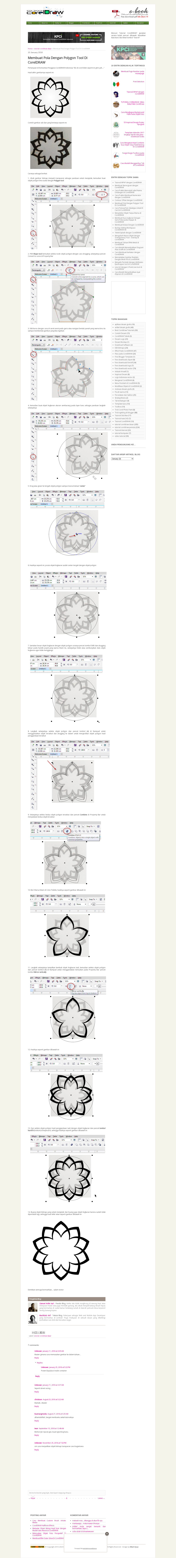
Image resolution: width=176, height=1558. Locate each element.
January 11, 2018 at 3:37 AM (53, 1385)
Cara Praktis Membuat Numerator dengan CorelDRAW (128, 196)
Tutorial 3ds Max (121, 415)
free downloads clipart (124, 360)
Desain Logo (120, 339)
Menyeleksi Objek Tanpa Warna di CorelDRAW (128, 214)
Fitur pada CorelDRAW (123, 354)
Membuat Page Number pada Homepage (132, 72)
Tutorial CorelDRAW (122, 421)
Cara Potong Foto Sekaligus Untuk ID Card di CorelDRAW (129, 209)
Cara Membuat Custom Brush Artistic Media (49, 1521)
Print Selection (138, 81)
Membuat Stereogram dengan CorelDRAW (126, 186)
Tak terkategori (121, 401)
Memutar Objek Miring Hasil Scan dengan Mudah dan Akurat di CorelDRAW (49, 1529)
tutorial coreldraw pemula (125, 427)
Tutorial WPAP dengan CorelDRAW (135, 93)
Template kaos (120, 404)
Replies (40, 1363)
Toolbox (118, 407)
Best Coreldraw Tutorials (124, 330)
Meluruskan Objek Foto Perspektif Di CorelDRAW (49, 1534)
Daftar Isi (58, 23)
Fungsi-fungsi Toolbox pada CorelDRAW (133, 154)
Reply (37, 1358)
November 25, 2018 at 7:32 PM (54, 1443)
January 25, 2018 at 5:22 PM (59, 1367)
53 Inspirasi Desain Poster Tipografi (134, 123)
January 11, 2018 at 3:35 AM (53, 1351)
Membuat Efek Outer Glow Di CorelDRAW (48, 1538)
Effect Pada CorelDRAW (124, 351)
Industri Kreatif (120, 371)
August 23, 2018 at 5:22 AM (53, 1399)
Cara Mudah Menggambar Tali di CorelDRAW (132, 164)
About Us (45, 23)
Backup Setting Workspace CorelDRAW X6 (125, 229)
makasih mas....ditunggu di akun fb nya (87, 1520)
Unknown (38, 1351)
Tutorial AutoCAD (121, 418)
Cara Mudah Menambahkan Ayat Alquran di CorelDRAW (127, 273)
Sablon (125, 23)
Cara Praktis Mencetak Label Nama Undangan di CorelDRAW (128, 191)
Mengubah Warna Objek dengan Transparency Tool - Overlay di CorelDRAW (127, 238)
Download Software (122, 345)
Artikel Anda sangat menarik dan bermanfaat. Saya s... (89, 1527)
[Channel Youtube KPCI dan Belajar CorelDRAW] (66, 42)
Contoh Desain (120, 333)
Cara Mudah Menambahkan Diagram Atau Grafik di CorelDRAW (129, 248)
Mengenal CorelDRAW (123, 380)
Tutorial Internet (121, 430)
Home (30, 23)
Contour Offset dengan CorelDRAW (128, 200)
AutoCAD (113, 23)
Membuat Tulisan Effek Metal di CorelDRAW (127, 243)
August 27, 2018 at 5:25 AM (58, 1414)
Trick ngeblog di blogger (124, 412)
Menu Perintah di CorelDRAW (126, 383)
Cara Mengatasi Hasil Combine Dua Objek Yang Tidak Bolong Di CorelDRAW (132, 145)
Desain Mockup (121, 342)
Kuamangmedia (41, 1414)
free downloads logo (123, 365)
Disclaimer (140, 23)
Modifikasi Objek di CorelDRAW (127, 386)
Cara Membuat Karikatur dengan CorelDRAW (127, 253)
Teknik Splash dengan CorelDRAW (128, 232)
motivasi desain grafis (123, 389)
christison (38, 1399)
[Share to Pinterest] (43, 1332)
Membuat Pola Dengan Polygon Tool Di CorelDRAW (129, 204)
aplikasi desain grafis (123, 324)
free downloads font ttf (124, 362)
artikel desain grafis (122, 327)
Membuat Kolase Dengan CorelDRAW (129, 225)
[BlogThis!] (36, 1332)
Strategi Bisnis (120, 398)
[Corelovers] (128, 59)
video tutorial (120, 436)
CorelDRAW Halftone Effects (43, 1525)
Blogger (71, 23)
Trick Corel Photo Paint (124, 410)
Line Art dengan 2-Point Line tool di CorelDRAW (128, 268)
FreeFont (99, 23)
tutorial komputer (122, 433)
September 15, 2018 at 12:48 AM (51, 1428)
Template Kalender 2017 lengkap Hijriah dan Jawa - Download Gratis (134, 134)
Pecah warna (120, 392)
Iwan (36, 1428)
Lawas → (101, 1498)
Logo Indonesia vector (123, 377)
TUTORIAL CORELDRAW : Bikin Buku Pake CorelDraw (132, 103)
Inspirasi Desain (121, 374)
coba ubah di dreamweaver (83, 1531)
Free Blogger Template (124, 357)
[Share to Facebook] (41, 1332)
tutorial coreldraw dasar (43, 49)
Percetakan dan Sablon (124, 395)
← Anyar (32, 1498)
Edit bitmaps (120, 348)
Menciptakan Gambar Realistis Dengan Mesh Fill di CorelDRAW (127, 258)
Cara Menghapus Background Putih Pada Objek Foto (132, 113)
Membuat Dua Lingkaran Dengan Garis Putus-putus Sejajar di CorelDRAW (127, 220)
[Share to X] (38, 1332)
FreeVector (86, 23)
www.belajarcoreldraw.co (90, 1548)
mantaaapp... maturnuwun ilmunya (85, 1523)
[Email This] (33, 1332)
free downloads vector (124, 368)
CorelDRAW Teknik (122, 336)
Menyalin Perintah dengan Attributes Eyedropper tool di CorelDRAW (129, 263)
